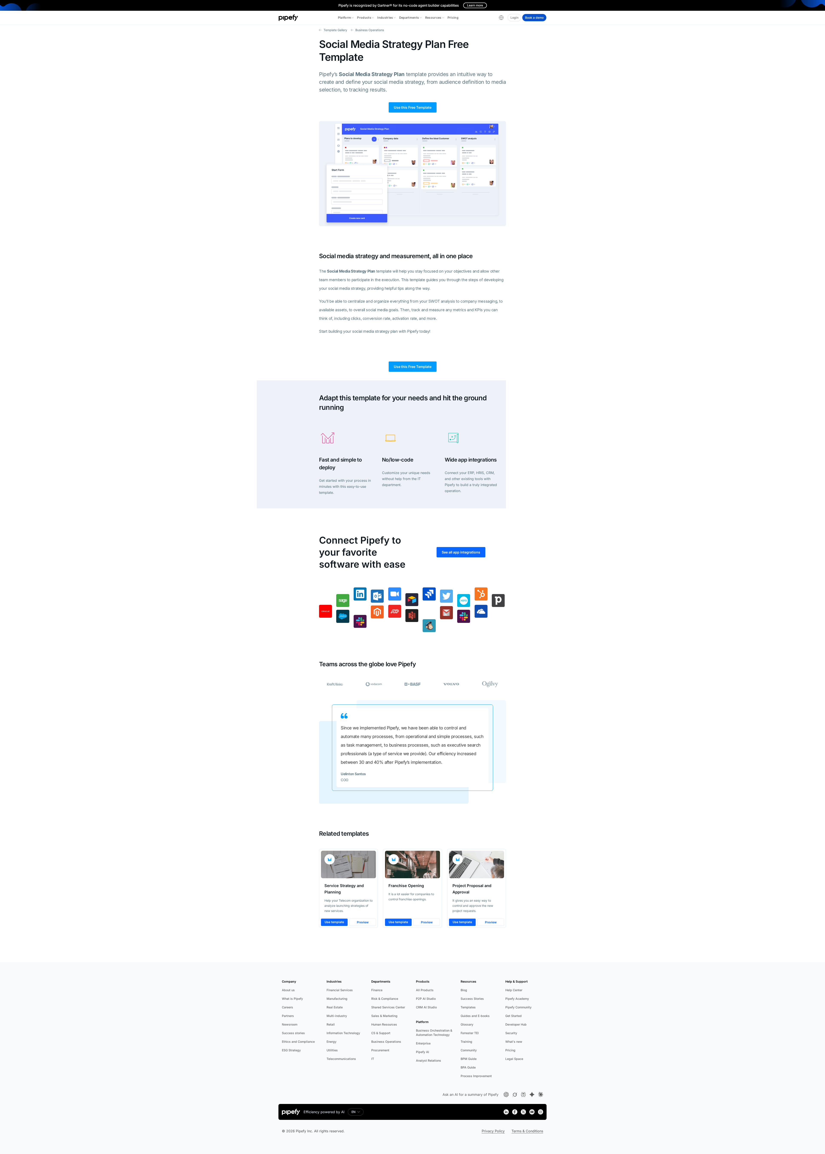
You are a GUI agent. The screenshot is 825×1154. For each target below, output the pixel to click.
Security (511, 1033)
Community (469, 1050)
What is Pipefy (292, 998)
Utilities (332, 1050)
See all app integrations (461, 552)
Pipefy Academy (517, 998)
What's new (513, 1041)
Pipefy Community (518, 1007)
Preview (363, 922)
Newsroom (289, 1024)
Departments (409, 17)
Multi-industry (337, 1016)
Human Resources (384, 1024)
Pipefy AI (422, 1052)
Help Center (513, 990)
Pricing (453, 17)
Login (514, 17)
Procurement (380, 1050)
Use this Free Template (412, 107)
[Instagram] (540, 1111)
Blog (464, 990)
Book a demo (534, 17)
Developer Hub (516, 1024)
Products (364, 17)
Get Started (513, 1016)
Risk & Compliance (384, 998)
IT (372, 1059)
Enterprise (423, 1043)
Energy (331, 1041)
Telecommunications (341, 1059)
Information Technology (343, 1033)
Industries (385, 17)
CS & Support (380, 1033)
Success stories (293, 1033)
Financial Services (340, 990)
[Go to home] (288, 17)
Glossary (467, 1024)
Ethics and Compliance (298, 1041)
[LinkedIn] (506, 1111)
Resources (433, 17)
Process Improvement (476, 1076)
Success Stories (472, 998)
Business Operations (386, 1041)
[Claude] (540, 1094)
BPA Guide (468, 1067)
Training (466, 1041)
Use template (334, 922)
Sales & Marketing (384, 1016)
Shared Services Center (388, 1007)
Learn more (475, 5)
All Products (425, 990)
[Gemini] (532, 1094)
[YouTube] (532, 1111)
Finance (376, 990)
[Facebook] (514, 1111)
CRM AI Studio (426, 1007)
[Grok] (514, 1094)
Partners (288, 1016)
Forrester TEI (470, 1033)
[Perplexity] (523, 1094)
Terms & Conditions (527, 1131)
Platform (344, 17)
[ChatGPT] (506, 1094)
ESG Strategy (291, 1050)
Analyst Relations (428, 1060)
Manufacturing (337, 998)
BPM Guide (469, 1059)
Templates (468, 1007)
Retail (331, 1024)
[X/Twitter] (523, 1111)
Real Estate (335, 1007)
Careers (287, 1007)
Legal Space (514, 1059)
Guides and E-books (475, 1016)
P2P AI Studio (426, 998)
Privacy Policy (493, 1131)
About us (288, 990)
